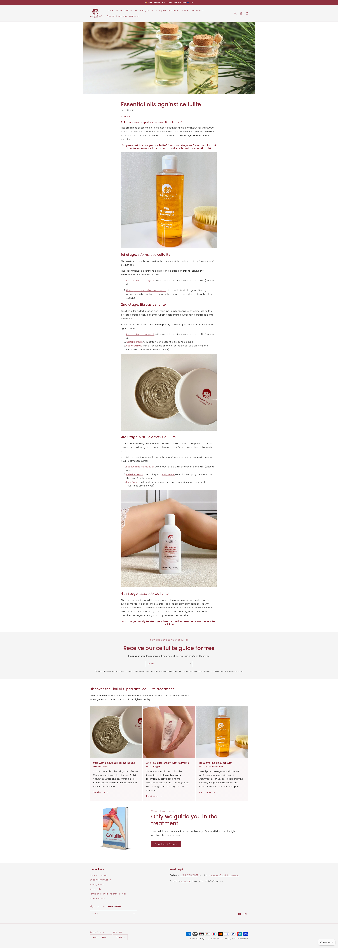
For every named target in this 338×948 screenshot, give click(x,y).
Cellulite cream (134, 341)
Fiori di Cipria (201, 939)
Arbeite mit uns (97, 898)
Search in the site (98, 875)
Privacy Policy (97, 884)
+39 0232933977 (189, 875)
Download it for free (166, 844)
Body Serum (168, 474)
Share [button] (127, 116)
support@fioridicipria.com (225, 875)
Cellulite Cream (134, 474)
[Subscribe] (190, 664)
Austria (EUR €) (100, 937)
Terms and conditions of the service (108, 894)
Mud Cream (132, 482)
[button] (144, 10)
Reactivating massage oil (140, 280)
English (119, 937)
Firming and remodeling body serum (146, 290)
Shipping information (100, 880)
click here (186, 881)
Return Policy (96, 889)
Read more (99, 792)
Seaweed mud (134, 345)
